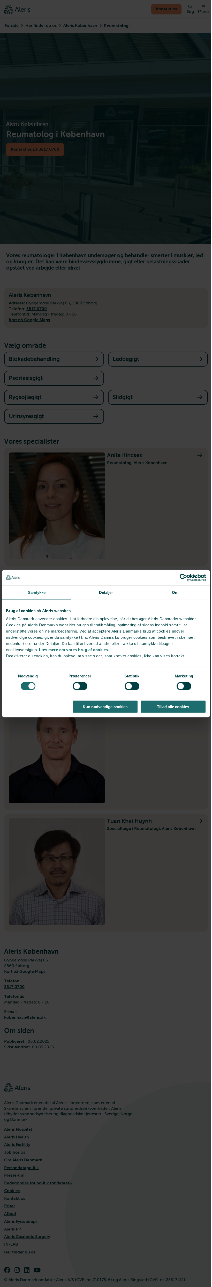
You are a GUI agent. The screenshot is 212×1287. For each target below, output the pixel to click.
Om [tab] (175, 592)
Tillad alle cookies (173, 707)
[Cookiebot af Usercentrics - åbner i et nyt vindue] (183, 577)
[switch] (80, 686)
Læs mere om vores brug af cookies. (74, 649)
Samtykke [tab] (37, 592)
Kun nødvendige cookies (105, 707)
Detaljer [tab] (106, 592)
